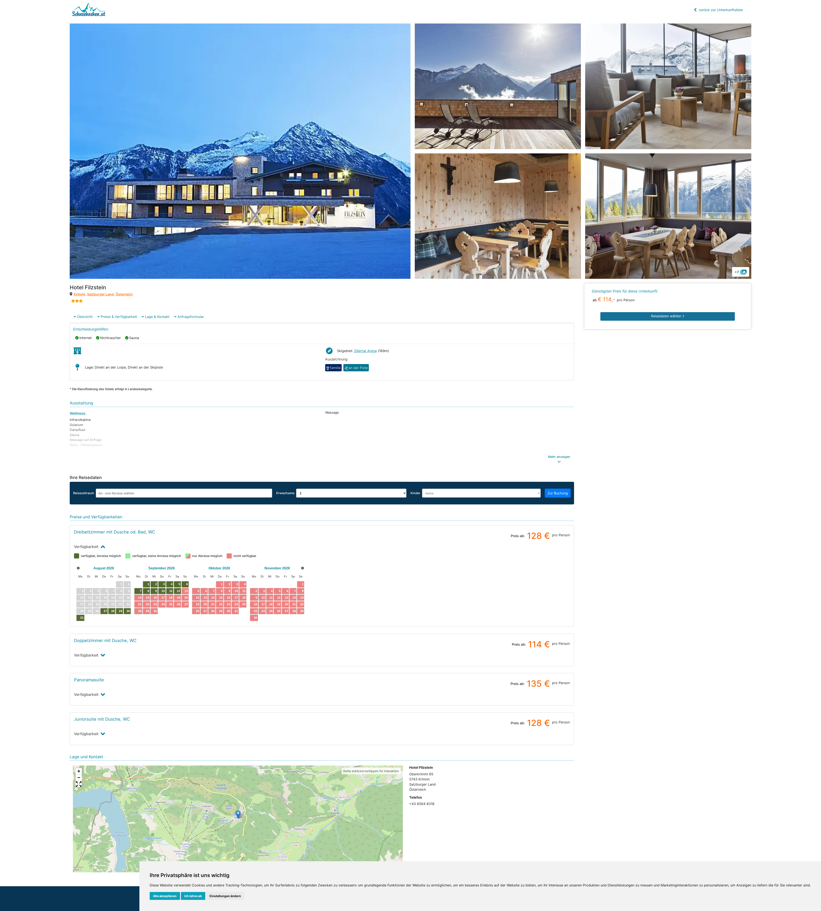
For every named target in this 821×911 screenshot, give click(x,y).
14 (140, 597)
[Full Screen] (78, 784)
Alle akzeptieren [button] (165, 896)
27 (105, 611)
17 (163, 597)
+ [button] (78, 771)
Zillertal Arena (365, 351)
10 (163, 591)
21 (140, 604)
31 (82, 617)
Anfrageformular (190, 316)
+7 (737, 272)
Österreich (124, 294)
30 (128, 611)
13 (186, 591)
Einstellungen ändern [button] (225, 896)
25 (171, 604)
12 (178, 591)
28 (113, 611)
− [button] (78, 777)
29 (120, 611)
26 (178, 604)
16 (155, 597)
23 (155, 604)
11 (171, 591)
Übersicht (84, 316)
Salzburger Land (100, 294)
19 (178, 597)
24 (163, 604)
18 (171, 597)
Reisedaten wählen (666, 316)
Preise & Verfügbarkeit (118, 316)
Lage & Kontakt (157, 316)
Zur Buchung (558, 493)
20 (186, 597)
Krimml (79, 294)
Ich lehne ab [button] (193, 896)
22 (147, 604)
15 (147, 597)
